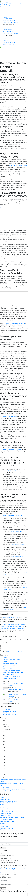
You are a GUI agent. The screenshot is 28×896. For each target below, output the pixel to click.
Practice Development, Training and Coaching (13, 817)
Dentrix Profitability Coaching (9, 801)
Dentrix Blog (6, 709)
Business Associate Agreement (9, 830)
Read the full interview (17, 531)
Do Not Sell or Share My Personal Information (13, 869)
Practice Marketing (8, 674)
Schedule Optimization (9, 678)
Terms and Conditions (6, 828)
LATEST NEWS (7, 19)
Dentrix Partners (5, 815)
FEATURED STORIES (9, 21)
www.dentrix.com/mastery (10, 617)
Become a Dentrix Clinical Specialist (14, 624)
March (5, 726)
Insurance (14, 652)
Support (2, 823)
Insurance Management (10, 663)
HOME (5, 17)
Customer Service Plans (7, 821)
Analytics (5, 657)
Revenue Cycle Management (11, 676)
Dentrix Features (5, 808)
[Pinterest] (14, 650)
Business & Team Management (12, 659)
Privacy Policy (4, 826)
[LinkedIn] (14, 648)
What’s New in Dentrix (9, 711)
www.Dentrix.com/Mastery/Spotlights (14, 323)
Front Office (12, 165)
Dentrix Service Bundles (7, 803)
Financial (19, 165)
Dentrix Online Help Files (10, 715)
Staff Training (21, 652)
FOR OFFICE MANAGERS (10, 22)
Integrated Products (9, 665)
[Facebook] (14, 647)
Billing (8, 652)
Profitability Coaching (6, 819)
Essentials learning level (10, 416)
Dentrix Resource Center (10, 713)
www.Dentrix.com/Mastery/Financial (10, 449)
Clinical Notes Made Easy (15, 689)
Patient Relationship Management (13, 672)
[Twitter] (14, 645)
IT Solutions (6, 667)
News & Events (7, 669)
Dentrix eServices (5, 799)
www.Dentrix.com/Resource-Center (15, 471)
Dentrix (2, 797)
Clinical (25, 165)
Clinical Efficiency (8, 661)
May (5, 724)
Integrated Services (5, 810)
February (6, 729)
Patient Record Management (11, 670)
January (6, 732)
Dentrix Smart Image (6, 805)
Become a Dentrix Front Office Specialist (12, 626)
